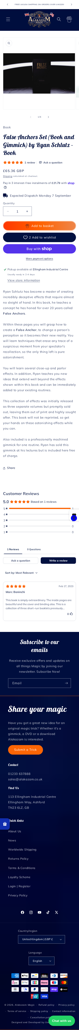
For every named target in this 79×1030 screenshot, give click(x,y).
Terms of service (16, 1011)
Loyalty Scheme (19, 877)
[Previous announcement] (7, 4)
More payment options (39, 258)
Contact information (63, 1011)
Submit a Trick (25, 750)
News (12, 840)
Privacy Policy (17, 895)
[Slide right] (48, 117)
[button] (8, 19)
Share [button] (11, 468)
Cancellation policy (41, 1017)
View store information (23, 280)
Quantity (9, 203)
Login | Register (19, 886)
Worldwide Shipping (22, 849)
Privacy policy (66, 1004)
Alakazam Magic (25, 1004)
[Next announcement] (71, 4)
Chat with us (61, 1020)
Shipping (7, 176)
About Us (14, 831)
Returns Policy (18, 858)
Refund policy (46, 1004)
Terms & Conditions (21, 868)
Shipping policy (39, 1011)
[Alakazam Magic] (39, 19)
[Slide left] (30, 117)
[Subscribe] (66, 683)
